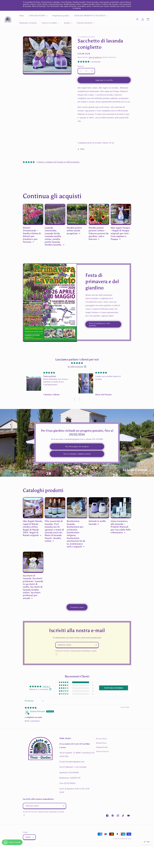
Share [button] (82, 149)
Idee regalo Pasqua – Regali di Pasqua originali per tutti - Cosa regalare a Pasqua (120, 233)
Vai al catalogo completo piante (77, 454)
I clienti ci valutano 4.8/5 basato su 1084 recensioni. (58, 162)
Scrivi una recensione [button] (113, 688)
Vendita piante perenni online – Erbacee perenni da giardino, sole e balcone (99, 233)
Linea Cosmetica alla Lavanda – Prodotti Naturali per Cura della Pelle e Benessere (121, 527)
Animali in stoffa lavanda (97, 522)
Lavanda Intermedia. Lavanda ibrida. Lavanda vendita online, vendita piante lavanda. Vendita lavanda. (53, 236)
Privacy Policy (101, 739)
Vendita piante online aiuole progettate (74, 230)
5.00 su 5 (46, 686)
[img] (77, 363)
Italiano (28, 837)
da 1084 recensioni (75, 367)
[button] (38, 15)
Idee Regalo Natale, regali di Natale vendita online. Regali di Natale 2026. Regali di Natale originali (33, 528)
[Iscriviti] (95, 645)
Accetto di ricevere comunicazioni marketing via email (75, 651)
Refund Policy (101, 743)
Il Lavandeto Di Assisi (125, 838)
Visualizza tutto (77, 607)
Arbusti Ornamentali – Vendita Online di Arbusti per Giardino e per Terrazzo (32, 234)
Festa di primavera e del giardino (99, 324)
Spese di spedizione (95, 57)
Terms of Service (102, 751)
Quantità (81, 66)
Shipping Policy (102, 747)
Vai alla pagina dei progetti (77, 446)
